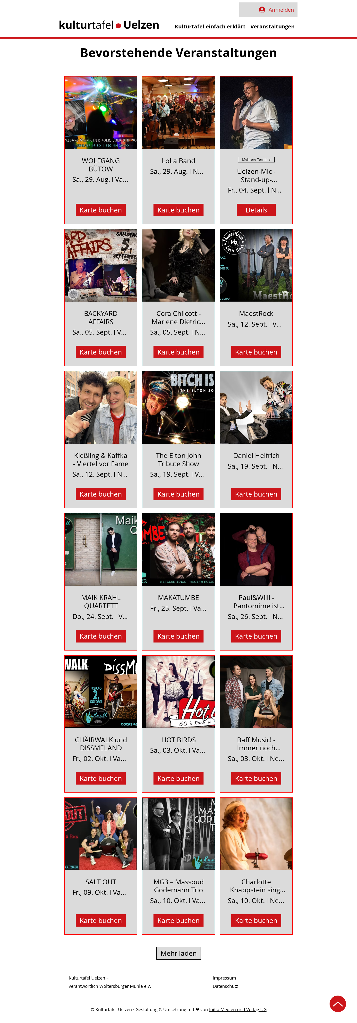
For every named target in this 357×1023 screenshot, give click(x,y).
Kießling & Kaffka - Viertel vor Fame (100, 459)
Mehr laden (179, 953)
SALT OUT (100, 882)
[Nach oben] (338, 1004)
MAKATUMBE (178, 597)
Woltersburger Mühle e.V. (125, 986)
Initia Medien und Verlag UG (238, 1009)
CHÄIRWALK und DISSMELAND (101, 744)
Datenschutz (225, 986)
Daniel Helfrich (256, 455)
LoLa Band (178, 161)
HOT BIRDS (178, 740)
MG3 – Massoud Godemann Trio (178, 886)
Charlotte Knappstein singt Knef (256, 886)
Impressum (224, 978)
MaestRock (256, 313)
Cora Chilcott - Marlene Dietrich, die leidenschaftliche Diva (179, 317)
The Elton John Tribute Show (178, 459)
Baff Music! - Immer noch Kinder (256, 744)
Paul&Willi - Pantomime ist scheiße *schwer (256, 601)
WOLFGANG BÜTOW (101, 165)
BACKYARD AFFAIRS (101, 317)
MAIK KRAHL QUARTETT (101, 601)
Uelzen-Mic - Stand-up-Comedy (256, 175)
